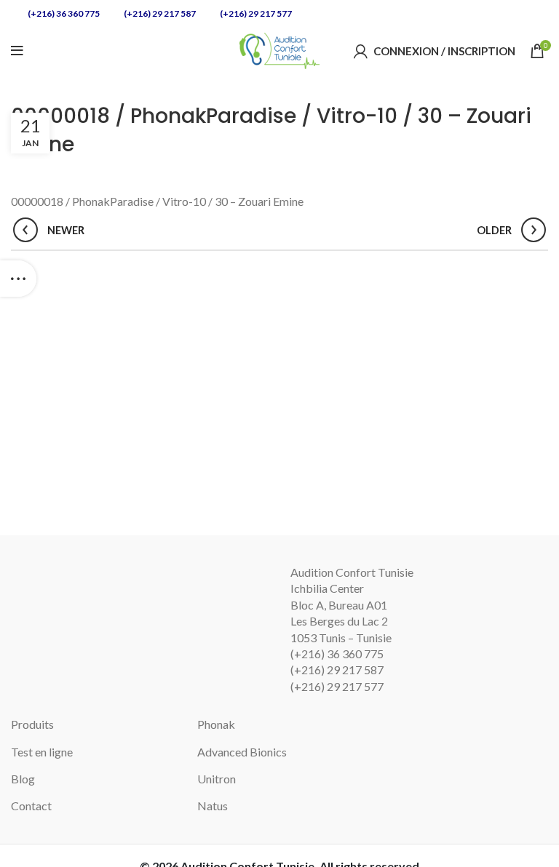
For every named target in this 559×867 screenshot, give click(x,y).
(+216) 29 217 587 (159, 13)
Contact (31, 805)
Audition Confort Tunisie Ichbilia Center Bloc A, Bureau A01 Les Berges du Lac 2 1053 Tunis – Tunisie (351, 604)
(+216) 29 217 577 (255, 13)
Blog (23, 779)
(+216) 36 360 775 (63, 13)
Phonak (216, 724)
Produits (32, 724)
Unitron (216, 779)
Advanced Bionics (242, 752)
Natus (212, 805)
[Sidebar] (18, 278)
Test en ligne (42, 752)
